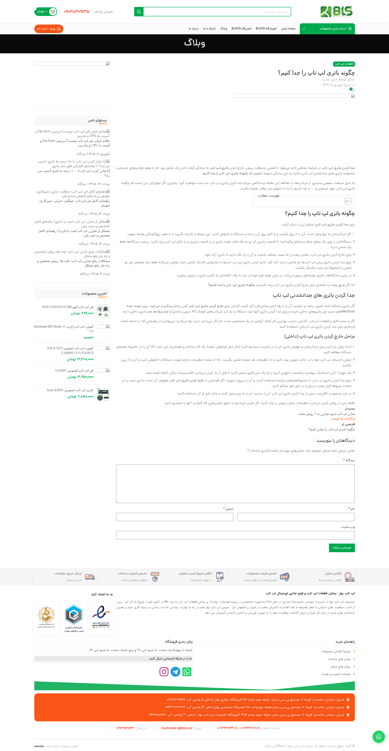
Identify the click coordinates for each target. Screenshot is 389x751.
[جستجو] (139, 11)
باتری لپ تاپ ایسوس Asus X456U (70, 390)
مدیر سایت (329, 79)
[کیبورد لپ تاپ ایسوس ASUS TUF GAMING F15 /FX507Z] (103, 354)
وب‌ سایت (348, 527)
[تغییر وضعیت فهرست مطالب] (346, 201)
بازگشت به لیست (343, 418)
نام (351, 509)
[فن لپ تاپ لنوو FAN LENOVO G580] (103, 311)
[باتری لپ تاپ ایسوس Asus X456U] (103, 394)
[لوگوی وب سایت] (336, 11)
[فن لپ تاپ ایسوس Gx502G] (103, 375)
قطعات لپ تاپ (344, 64)
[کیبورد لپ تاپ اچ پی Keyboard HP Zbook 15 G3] (103, 332)
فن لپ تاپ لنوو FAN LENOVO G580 (68, 307)
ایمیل (228, 509)
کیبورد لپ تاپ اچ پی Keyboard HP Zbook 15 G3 (64, 329)
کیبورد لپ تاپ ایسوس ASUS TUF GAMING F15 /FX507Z (70, 350)
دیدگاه (349, 460)
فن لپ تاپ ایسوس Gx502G (74, 370)
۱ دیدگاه (82, 154)
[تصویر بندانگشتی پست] (72, 133)
